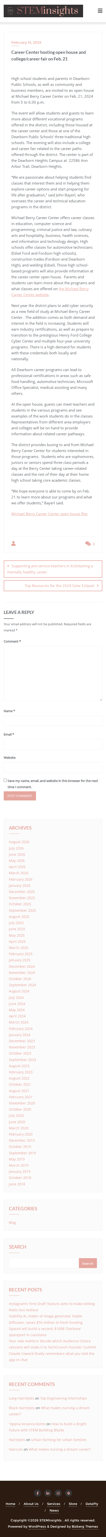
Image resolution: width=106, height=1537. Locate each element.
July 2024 (16, 997)
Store (73, 1504)
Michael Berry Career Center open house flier (49, 513)
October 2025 (20, 904)
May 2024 (17, 1009)
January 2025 (19, 960)
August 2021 (19, 1090)
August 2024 (19, 991)
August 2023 (19, 1065)
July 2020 (16, 1115)
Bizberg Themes (85, 1526)
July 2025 (16, 922)
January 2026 (19, 885)
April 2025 (17, 941)
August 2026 (19, 841)
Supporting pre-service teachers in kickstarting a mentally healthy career (50, 568)
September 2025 (22, 910)
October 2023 (20, 1053)
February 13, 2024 (26, 42)
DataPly (92, 1504)
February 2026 (21, 879)
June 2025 (17, 929)
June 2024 (17, 1003)
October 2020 (20, 1109)
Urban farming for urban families (59, 1439)
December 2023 (22, 1041)
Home (10, 1504)
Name (9, 711)
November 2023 (22, 1047)
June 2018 (17, 1184)
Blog (12, 1222)
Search (17, 1247)
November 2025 (22, 897)
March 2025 (18, 947)
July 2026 (16, 848)
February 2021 (21, 1097)
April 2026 (17, 866)
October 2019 (20, 1146)
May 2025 (17, 935)
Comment (12, 641)
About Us (31, 1504)
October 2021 (20, 1084)
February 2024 (21, 1028)
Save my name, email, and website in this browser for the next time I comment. (53, 783)
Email (9, 734)
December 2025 (22, 891)
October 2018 (20, 1177)
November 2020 (22, 1103)
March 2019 (18, 1165)
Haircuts (16, 1449)
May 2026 (17, 860)
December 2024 (22, 966)
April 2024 (17, 1016)
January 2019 (19, 1171)
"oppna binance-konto (27, 1424)
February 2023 (21, 1072)
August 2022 (19, 1078)
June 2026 (17, 854)
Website (10, 757)
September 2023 (22, 1059)
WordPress (37, 1526)
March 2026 (18, 873)
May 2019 (17, 1159)
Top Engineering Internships (63, 1398)
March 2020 (18, 1128)
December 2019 (22, 1140)
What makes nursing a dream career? (60, 1449)
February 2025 (21, 953)
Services (53, 1504)
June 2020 (17, 1122)
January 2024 (19, 1034)
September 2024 (22, 985)
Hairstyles (17, 1439)
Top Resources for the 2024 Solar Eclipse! (59, 585)
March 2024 (18, 1022)
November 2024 (22, 972)
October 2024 (20, 978)
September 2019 (22, 1153)
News (54, 1510)
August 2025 (19, 916)
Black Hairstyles (22, 1407)
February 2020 (21, 1134)
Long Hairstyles (21, 1398)
